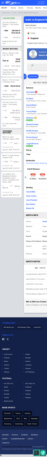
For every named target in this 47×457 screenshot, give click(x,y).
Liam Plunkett (31, 200)
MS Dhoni (31, 118)
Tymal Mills (30, 192)
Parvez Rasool (32, 137)
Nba (25, 418)
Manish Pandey (32, 124)
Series (21, 8)
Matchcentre (8, 401)
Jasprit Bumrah (32, 144)
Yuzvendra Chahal (32, 163)
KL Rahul (29, 99)
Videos (6, 365)
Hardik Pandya (32, 131)
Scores (13, 8)
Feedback (24, 435)
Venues (6, 372)
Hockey (27, 413)
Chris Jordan (31, 196)
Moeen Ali (30, 208)
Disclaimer (34, 435)
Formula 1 (7, 413)
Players (28, 368)
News (6, 361)
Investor (5, 439)
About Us (15, 435)
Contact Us (5, 443)
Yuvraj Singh (31, 111)
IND (40, 82)
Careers (30, 439)
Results (38, 8)
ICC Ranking (29, 372)
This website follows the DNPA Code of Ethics (17, 447)
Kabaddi (34, 418)
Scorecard (33, 76)
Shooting (7, 424)
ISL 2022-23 (8, 383)
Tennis (18, 413)
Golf (18, 418)
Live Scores (8, 354)
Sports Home (6, 12)
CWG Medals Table (23, 327)
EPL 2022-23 (30, 383)
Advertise (5, 435)
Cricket (4, 8)
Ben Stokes (30, 204)
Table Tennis (32, 424)
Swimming (19, 424)
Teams (6, 368)
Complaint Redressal (17, 439)
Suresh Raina (31, 105)
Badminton (8, 418)
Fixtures (30, 8)
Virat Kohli (31, 92)
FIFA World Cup (9, 327)
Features (28, 365)
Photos (27, 361)
